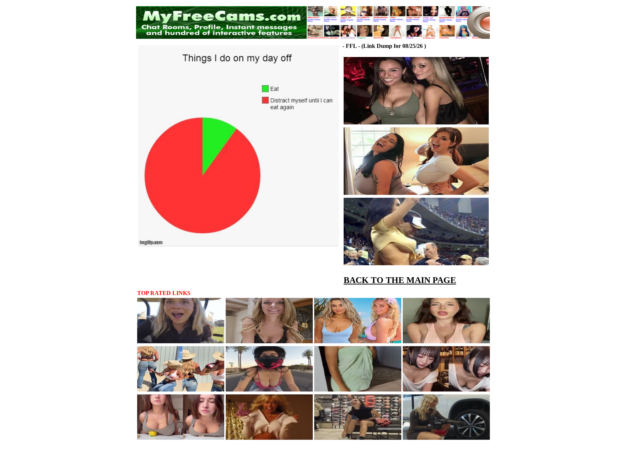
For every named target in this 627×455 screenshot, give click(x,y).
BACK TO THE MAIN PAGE (400, 280)
